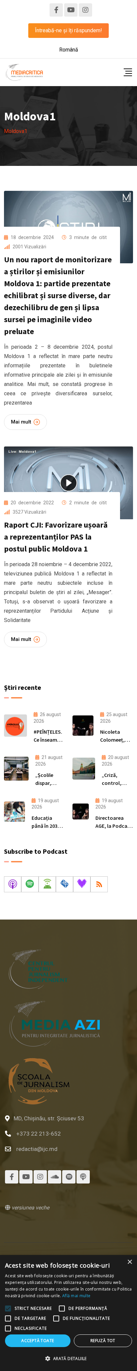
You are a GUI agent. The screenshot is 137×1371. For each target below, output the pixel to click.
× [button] (129, 1262)
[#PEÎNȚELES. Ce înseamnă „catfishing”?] (15, 725)
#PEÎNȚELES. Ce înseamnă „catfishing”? (49, 739)
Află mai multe (76, 1296)
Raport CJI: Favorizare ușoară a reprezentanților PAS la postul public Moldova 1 (56, 537)
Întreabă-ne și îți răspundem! (68, 30)
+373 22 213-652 (38, 1133)
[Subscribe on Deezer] (81, 884)
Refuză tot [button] (102, 1340)
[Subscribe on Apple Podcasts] (12, 884)
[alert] (68, 1313)
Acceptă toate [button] (37, 1340)
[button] (68, 1358)
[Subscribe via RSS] (99, 884)
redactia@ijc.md (37, 1149)
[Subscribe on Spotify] (30, 884)
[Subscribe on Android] (47, 884)
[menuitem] (68, 50)
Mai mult (21, 422)
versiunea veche (29, 1207)
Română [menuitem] (68, 50)
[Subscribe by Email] (64, 884)
